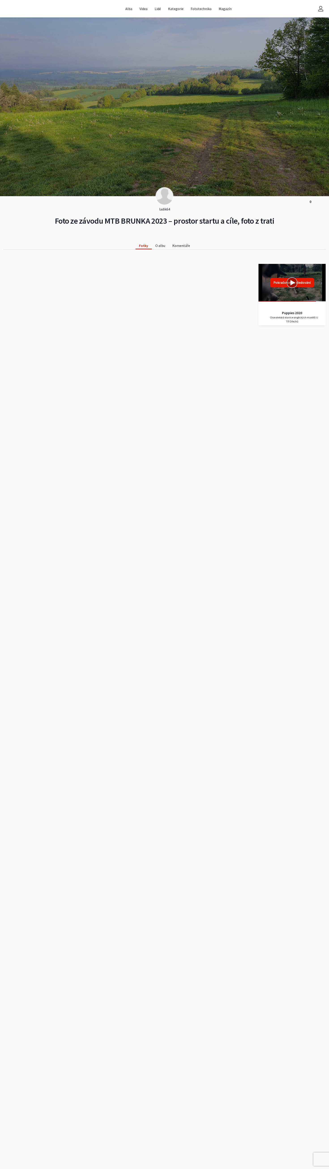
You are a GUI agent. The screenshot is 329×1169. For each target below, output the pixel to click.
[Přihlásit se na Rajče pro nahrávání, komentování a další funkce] (320, 9)
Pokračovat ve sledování (292, 282)
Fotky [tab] (143, 245)
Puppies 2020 (292, 313)
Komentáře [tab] (181, 245)
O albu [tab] (160, 245)
